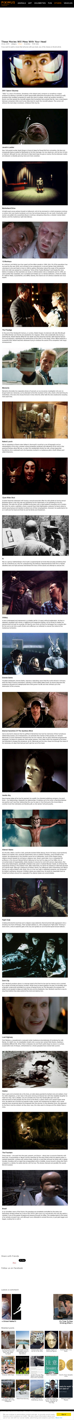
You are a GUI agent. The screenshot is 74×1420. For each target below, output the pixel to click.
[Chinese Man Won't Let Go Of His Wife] (37, 1348)
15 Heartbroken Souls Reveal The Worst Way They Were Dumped (8, 1352)
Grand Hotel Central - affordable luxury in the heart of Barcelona (22, 1352)
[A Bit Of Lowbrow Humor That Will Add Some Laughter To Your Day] (51, 1397)
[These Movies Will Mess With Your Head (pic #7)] (35, 453)
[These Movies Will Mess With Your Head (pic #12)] (35, 744)
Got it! (64, 1414)
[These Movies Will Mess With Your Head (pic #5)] (35, 343)
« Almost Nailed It (9, 1321)
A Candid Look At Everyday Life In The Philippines (8, 1400)
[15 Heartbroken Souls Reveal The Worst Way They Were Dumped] (8, 1348)
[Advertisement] (37, 24)
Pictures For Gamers (22, 1375)
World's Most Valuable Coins (66, 1375)
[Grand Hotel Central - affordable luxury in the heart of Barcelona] (22, 1348)
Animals (22, 3)
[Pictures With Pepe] (8, 1373)
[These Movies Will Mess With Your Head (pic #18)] (35, 1108)
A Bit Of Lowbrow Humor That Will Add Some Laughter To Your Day (51, 1400)
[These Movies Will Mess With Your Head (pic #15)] (35, 928)
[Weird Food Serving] (22, 1397)
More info (59, 1417)
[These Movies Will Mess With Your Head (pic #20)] (35, 1220)
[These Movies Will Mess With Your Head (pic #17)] (35, 1047)
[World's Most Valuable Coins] (66, 1373)
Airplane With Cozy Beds (66, 1350)
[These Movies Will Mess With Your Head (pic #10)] (35, 629)
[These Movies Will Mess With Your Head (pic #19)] (35, 1166)
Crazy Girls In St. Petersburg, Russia (37, 1399)
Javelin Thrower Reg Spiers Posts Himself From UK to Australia (37, 1376)
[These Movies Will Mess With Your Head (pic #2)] (35, 157)
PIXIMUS (8, 2)
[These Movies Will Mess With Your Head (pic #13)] (35, 805)
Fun (50, 3)
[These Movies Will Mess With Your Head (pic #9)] (35, 567)
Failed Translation (51, 1375)
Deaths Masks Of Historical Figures (51, 1350)
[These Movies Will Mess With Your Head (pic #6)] (35, 397)
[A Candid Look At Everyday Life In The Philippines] (8, 1397)
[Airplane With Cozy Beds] (66, 1348)
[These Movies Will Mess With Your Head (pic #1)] (35, 104)
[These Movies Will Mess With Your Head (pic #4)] (35, 279)
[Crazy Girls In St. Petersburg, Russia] (37, 1397)
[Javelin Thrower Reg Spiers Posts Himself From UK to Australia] (37, 1373)
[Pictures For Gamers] (22, 1373)
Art (30, 3)
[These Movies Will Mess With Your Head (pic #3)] (35, 218)
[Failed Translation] (51, 1373)
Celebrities (40, 3)
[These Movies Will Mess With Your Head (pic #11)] (35, 687)
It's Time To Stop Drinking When (66, 1322)
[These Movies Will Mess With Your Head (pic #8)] (35, 511)
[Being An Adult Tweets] (66, 1397)
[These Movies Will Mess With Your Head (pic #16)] (35, 992)
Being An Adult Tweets (65, 1399)
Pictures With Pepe (8, 1375)
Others (57, 3)
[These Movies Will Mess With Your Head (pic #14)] (35, 874)
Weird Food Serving (23, 1398)
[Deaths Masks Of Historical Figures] (51, 1348)
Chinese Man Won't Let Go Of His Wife (37, 1350)
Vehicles (68, 3)
